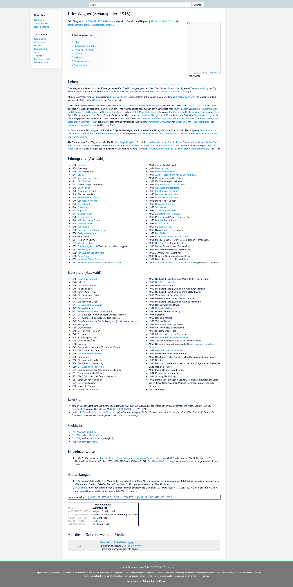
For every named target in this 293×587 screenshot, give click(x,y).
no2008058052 (127, 497)
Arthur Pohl (171, 111)
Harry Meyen (163, 145)
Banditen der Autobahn (166, 194)
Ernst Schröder (209, 133)
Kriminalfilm (153, 121)
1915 (96, 21)
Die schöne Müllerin (165, 171)
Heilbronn (110, 21)
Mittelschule (173, 88)
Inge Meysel (158, 133)
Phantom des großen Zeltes (169, 177)
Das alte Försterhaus (165, 220)
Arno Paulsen (202, 111)
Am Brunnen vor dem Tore (91, 252)
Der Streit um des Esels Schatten (171, 337)
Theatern (118, 91)
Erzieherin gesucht (87, 233)
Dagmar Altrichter (133, 145)
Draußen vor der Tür (165, 282)
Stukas (158, 105)
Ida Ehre (148, 145)
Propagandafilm (147, 105)
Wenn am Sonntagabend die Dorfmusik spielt (100, 262)
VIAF (140, 497)
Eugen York (181, 121)
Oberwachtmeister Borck (167, 187)
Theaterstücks (190, 142)
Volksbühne (162, 91)
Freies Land (83, 207)
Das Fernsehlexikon (145, 457)
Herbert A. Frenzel (81, 412)
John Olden (142, 133)
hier (52, 572)
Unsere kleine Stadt (208, 142)
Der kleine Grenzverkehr (90, 353)
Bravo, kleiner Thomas (89, 197)
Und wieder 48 (85, 223)
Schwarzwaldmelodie (164, 118)
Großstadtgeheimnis (88, 246)
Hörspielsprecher (104, 24)
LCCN (116, 497)
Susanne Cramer (87, 124)
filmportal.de (96, 435)
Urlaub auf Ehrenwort (165, 204)
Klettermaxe (84, 249)
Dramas (76, 133)
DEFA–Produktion (141, 111)
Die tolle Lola (161, 168)
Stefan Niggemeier (125, 457)
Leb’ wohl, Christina (87, 200)
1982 (164, 21)
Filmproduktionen (118, 96)
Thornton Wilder (80, 145)
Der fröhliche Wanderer (166, 197)
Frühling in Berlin (163, 226)
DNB (115, 408)
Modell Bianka (85, 242)
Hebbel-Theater (180, 91)
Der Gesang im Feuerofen (91, 366)
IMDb (93, 431)
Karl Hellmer (188, 111)
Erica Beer (207, 118)
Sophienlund (84, 187)
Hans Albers (198, 121)
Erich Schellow (89, 111)
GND (92, 497)
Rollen (107, 91)
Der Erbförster (85, 204)
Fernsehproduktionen (184, 96)
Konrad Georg (79, 136)
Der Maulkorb (84, 298)
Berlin (152, 91)
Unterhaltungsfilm (144, 118)
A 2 (169, 20)
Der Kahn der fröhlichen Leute (92, 230)
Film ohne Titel (85, 217)
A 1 (100, 20)
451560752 (124, 408)
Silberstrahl (83, 311)
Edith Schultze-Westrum (178, 133)
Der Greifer (165, 121)
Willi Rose (196, 133)
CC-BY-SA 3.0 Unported (163, 567)
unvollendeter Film (146, 115)
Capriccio (82, 164)
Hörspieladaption (126, 142)
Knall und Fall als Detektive (91, 259)
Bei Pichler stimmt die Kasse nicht (172, 236)
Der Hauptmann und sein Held (170, 184)
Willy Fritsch (91, 121)
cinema (94, 441)
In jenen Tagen (181, 108)
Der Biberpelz (87, 133)
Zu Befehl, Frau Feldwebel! (168, 213)
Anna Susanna (85, 255)
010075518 (128, 415)
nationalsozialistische (127, 105)
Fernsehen (76, 130)
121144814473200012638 (157, 497)
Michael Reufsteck (106, 457)
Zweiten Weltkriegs (203, 115)
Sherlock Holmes (102, 311)
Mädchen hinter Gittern (89, 220)
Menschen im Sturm (88, 177)
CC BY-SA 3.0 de (215, 73)
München (140, 91)
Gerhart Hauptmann (109, 133)
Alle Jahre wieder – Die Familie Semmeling (176, 262)
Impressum (133, 581)
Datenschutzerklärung (154, 581)
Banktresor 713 (162, 223)
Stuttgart (130, 91)
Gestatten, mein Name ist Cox (162, 148)
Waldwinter (160, 207)
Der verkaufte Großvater (90, 304)
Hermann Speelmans (112, 111)
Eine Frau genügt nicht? (167, 191)
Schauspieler (84, 24)
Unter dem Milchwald (165, 308)
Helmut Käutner (201, 108)
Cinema (81, 487)
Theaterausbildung (199, 88)
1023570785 (103, 497)
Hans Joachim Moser (101, 412)
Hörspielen (98, 100)
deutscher (73, 24)
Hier (63, 572)
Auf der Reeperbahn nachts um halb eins (175, 174)
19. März (88, 21)
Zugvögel (82, 210)
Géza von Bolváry (189, 118)
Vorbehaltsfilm (199, 105)
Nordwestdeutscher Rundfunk (162, 142)
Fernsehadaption (208, 130)
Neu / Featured (41, 26)
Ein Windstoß (84, 181)
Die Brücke (155, 111)
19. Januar (156, 21)
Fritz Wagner (78, 431)
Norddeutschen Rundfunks (195, 148)
